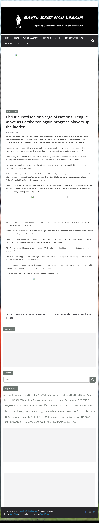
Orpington (15, 417)
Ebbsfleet (16, 400)
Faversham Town (30, 400)
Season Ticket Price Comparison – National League (25, 316)
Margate (88, 405)
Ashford (13, 395)
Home (8, 38)
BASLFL (20, 395)
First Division (42, 400)
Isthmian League (12, 111)
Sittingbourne (73, 417)
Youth (75, 422)
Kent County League (73, 38)
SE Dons (44, 416)
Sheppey (60, 417)
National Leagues (31, 38)
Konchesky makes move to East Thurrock (74, 314)
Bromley (32, 395)
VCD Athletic (26, 422)
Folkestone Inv (52, 400)
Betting (25, 395)
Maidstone (78, 405)
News (16, 38)
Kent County (52, 405)
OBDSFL (7, 416)
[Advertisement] (49, 350)
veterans (34, 421)
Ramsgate (25, 416)
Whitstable (68, 422)
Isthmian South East (29, 405)
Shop (66, 417)
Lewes (70, 406)
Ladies (65, 405)
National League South (68, 411)
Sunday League (12, 44)
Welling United (49, 421)
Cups (67, 395)
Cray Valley (43, 395)
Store (25, 44)
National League (15, 411)
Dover (83, 395)
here (56, 274)
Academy (6, 395)
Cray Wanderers (56, 395)
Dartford (75, 395)
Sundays (85, 416)
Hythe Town (73, 400)
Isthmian (47, 38)
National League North (40, 411)
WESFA (61, 422)
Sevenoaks (53, 417)
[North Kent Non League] (49, 8)
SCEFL (57, 38)
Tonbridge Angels (12, 421)
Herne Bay (63, 400)
